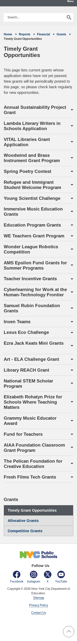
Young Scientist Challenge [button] (32, 198)
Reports (25, 34)
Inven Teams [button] (20, 321)
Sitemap (38, 597)
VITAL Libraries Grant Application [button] (27, 142)
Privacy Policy (38, 605)
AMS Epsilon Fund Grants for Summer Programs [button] (35, 265)
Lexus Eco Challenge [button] (29, 332)
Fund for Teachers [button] (23, 434)
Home (8, 34)
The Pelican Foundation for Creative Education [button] (33, 464)
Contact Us (38, 612)
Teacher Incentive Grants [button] (30, 278)
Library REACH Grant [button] (28, 370)
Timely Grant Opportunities (32, 510)
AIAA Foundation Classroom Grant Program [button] (34, 447)
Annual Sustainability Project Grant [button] (35, 110)
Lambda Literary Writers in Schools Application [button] (32, 126)
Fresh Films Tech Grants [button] (30, 476)
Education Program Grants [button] (33, 224)
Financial (44, 34)
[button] (68, 631)
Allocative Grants (23, 521)
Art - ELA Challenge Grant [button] (33, 359)
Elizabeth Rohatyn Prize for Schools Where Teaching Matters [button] (33, 402)
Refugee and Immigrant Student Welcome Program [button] (32, 185)
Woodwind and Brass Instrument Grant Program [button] (32, 158)
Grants (62, 34)
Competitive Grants (25, 531)
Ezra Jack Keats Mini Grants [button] (34, 346)
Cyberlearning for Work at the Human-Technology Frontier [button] (35, 292)
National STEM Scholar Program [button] (28, 383)
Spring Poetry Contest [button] (28, 171)
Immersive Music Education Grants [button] (33, 211)
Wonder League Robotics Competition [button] (31, 249)
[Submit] (69, 17)
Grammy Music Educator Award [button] (30, 421)
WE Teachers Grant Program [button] (34, 235)
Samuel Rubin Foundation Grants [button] (32, 308)
